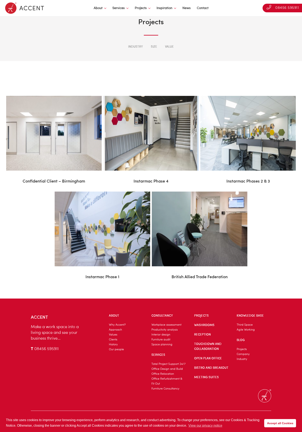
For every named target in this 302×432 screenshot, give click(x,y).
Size (154, 46)
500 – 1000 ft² (121, 53)
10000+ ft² (204, 53)
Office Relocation (162, 373)
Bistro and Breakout (211, 367)
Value (169, 46)
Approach (115, 329)
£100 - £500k (160, 53)
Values (113, 334)
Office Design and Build (167, 369)
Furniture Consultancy (165, 388)
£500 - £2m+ (185, 53)
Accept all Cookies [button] (280, 423)
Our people (116, 349)
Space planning (161, 344)
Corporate (152, 53)
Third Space (245, 324)
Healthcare (98, 53)
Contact (203, 8)
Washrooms (204, 325)
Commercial (208, 53)
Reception (202, 334)
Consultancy (162, 315)
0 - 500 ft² (98, 53)
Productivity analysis (164, 329)
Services (118, 8)
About (98, 8)
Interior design (160, 334)
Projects (141, 8)
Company (243, 354)
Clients (113, 339)
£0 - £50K (114, 53)
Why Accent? (117, 324)
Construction (125, 53)
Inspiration (164, 8)
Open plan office (208, 358)
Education (74, 53)
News (186, 8)
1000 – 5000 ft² (149, 53)
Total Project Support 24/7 (168, 364)
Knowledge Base (250, 315)
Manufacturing (179, 53)
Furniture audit (160, 339)
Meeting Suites (206, 377)
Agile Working (246, 329)
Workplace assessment (166, 324)
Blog (241, 340)
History (113, 344)
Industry (135, 46)
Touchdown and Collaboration (207, 346)
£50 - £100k (136, 53)
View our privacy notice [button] (205, 425)
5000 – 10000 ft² (179, 53)
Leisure (230, 53)
